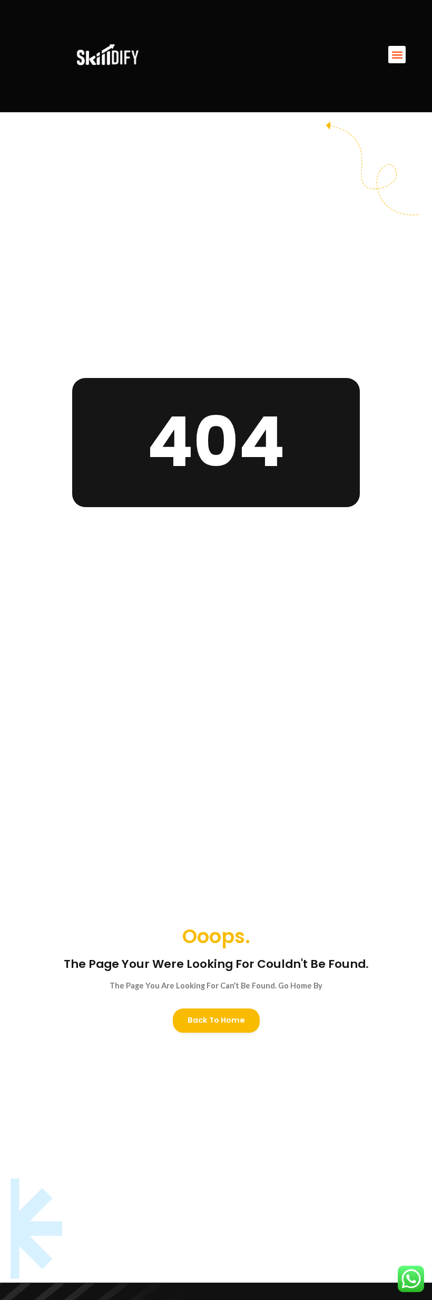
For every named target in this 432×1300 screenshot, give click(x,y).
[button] (397, 54)
